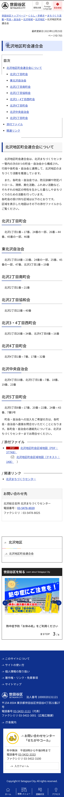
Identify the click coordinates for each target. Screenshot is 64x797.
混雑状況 (40, 794)
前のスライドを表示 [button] (7, 603)
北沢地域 (28, 19)
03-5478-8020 (26, 508)
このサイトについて (17, 658)
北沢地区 (40, 19)
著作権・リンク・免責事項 (21, 677)
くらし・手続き (36, 15)
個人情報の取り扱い (17, 671)
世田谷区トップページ (14, 15)
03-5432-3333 (27, 754)
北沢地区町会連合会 (21, 553)
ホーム (8, 794)
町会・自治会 (13, 19)
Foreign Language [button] (47, 7)
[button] (37, 5)
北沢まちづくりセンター (21, 479)
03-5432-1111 (22, 711)
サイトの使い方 (14, 665)
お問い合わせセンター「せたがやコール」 (39, 737)
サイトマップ (13, 684)
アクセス (56, 794)
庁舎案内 (10, 722)
